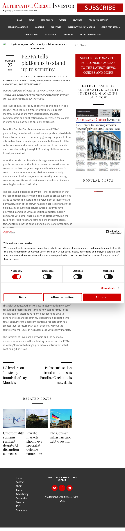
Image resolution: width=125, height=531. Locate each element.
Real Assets (47, 20)
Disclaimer (22, 510)
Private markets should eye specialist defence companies (34, 443)
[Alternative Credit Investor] (37, 5)
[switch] (47, 276)
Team (19, 490)
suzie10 (25, 76)
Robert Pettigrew (30, 84)
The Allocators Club (90, 34)
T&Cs (18, 506)
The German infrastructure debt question (60, 437)
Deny (22, 297)
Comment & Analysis (18, 27)
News (31, 20)
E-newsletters (31, 34)
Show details (108, 288)
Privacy (20, 502)
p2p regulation (26, 80)
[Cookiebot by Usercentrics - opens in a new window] (108, 232)
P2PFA (40, 80)
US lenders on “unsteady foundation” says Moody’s (15, 375)
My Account (51, 34)
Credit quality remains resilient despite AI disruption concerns (13, 443)
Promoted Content (98, 20)
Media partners (109, 27)
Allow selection (62, 297)
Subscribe (68, 34)
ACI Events (56, 27)
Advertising (22, 494)
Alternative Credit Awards (81, 27)
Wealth (63, 20)
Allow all (102, 297)
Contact (20, 482)
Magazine (39, 27)
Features (77, 20)
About (19, 486)
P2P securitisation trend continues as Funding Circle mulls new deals (56, 375)
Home (19, 20)
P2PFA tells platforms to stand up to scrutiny (43, 63)
